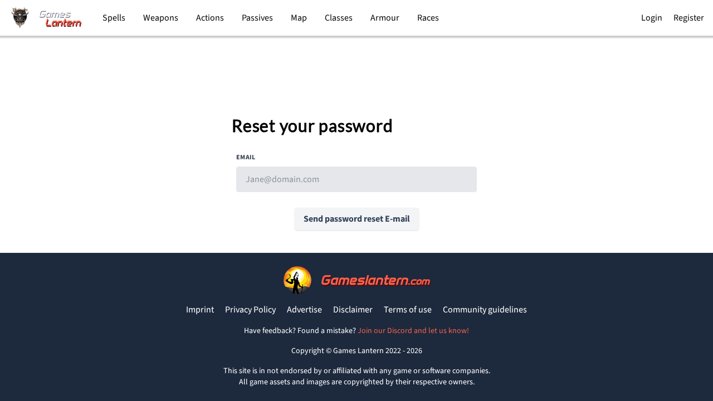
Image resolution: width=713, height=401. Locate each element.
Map (299, 18)
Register (688, 18)
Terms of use (408, 310)
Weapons (160, 18)
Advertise (304, 310)
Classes (339, 18)
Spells (113, 18)
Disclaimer (353, 310)
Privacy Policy (250, 310)
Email (246, 157)
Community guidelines (485, 310)
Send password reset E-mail (357, 219)
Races (428, 18)
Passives (257, 18)
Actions (210, 18)
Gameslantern (374, 280)
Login (651, 18)
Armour (384, 18)
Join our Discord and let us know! (413, 330)
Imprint (200, 310)
